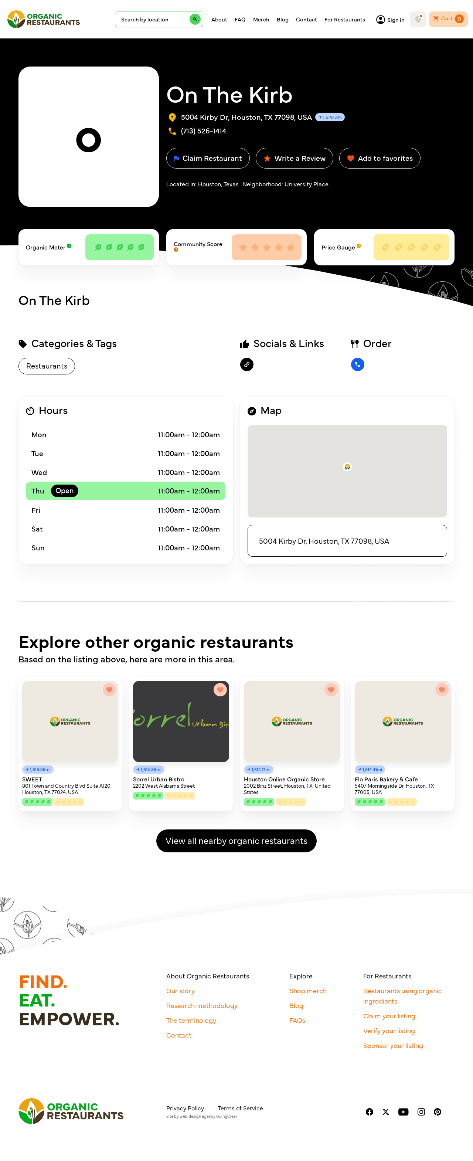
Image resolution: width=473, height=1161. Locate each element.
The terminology (191, 1020)
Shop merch (308, 990)
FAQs (297, 1020)
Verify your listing (389, 1030)
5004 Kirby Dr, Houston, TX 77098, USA (324, 541)
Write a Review (299, 158)
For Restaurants (344, 19)
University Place (307, 184)
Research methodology (202, 1005)
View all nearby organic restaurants (236, 840)
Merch (261, 19)
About (219, 19)
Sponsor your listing (393, 1045)
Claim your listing (389, 1015)
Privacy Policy (185, 1108)
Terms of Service (240, 1108)
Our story (180, 990)
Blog (283, 19)
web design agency (197, 1116)
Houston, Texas (218, 184)
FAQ (240, 19)
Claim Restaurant (211, 158)
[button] (347, 466)
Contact (306, 19)
